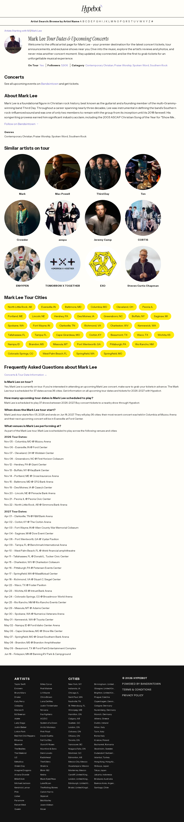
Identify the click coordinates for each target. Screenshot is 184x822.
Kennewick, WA (147, 325)
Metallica (18, 761)
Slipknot (44, 796)
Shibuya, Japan (101, 766)
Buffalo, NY (138, 316)
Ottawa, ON (74, 735)
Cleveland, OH (124, 307)
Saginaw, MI (161, 316)
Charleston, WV (119, 325)
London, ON (74, 727)
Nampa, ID (14, 344)
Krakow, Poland (101, 740)
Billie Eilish (19, 778)
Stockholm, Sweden (103, 748)
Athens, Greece (101, 718)
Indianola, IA (74, 688)
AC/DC (43, 718)
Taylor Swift (20, 684)
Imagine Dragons (22, 770)
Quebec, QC (74, 722)
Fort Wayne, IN (41, 325)
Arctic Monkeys (47, 727)
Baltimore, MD (73, 307)
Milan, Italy (99, 727)
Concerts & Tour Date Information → (25, 374)
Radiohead (45, 757)
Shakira (44, 766)
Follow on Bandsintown (19, 124)
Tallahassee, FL (16, 335)
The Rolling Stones (49, 787)
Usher (17, 796)
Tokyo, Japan (100, 770)
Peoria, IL (147, 307)
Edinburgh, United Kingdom (79, 783)
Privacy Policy (133, 695)
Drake (17, 697)
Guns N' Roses (47, 744)
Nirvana (44, 710)
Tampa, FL (41, 335)
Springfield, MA (85, 353)
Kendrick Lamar (22, 787)
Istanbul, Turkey (102, 757)
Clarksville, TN (67, 325)
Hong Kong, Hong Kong (105, 761)
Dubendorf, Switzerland (105, 753)
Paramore (19, 800)
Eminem (18, 688)
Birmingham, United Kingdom (105, 684)
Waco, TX (142, 335)
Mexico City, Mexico (77, 761)
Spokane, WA (16, 325)
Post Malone (46, 688)
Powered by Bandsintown (141, 683)
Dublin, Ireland (101, 722)
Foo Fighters (46, 714)
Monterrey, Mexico (77, 770)
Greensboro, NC (113, 316)
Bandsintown (50, 83)
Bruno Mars (20, 692)
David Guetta (46, 735)
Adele (17, 718)
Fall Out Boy (46, 740)
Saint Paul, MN (75, 697)
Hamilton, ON (75, 714)
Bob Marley (45, 800)
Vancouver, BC (75, 744)
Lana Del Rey (46, 701)
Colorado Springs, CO (20, 353)
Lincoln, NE (38, 316)
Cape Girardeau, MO (68, 335)
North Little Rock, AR (20, 307)
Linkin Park (20, 731)
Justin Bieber (20, 727)
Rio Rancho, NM (144, 344)
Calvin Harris (46, 791)
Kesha (43, 774)
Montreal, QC (74, 753)
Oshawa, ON (74, 731)
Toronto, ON (74, 740)
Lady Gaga (19, 722)
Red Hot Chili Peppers (24, 735)
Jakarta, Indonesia (103, 774)
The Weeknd (20, 753)
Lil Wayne (45, 692)
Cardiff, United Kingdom (79, 774)
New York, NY (75, 684)
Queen (17, 809)
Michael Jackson (22, 783)
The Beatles (19, 748)
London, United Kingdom (79, 778)
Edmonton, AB (75, 757)
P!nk (16, 791)
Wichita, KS (164, 335)
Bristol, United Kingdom (79, 787)
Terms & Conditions (136, 689)
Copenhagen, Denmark (105, 701)
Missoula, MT (60, 344)
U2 (15, 757)
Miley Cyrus (46, 684)
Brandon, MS (36, 344)
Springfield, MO (113, 353)
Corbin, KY (95, 335)
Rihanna (18, 740)
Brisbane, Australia (103, 778)
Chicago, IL (73, 692)
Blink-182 (44, 770)
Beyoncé (18, 744)
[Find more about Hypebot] (92, 8)
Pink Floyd (45, 731)
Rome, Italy (99, 735)
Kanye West (20, 804)
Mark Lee (36, 30)
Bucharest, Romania (104, 744)
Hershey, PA (61, 316)
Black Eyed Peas (48, 778)
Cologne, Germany (103, 705)
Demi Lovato (46, 753)
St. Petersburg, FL (76, 705)
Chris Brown (46, 697)
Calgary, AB (74, 718)
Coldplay (18, 705)
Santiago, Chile (101, 787)
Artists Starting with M (17, 30)
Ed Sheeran (19, 714)
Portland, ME (15, 316)
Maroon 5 (19, 710)
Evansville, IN (48, 307)
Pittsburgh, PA (118, 344)
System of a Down (48, 722)
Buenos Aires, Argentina (105, 783)
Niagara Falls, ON (77, 748)
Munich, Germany (103, 714)
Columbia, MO (99, 307)
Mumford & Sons (48, 748)
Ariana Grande (21, 774)
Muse (43, 809)
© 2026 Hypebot (134, 678)
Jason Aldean (46, 804)
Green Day (19, 766)
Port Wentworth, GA (89, 344)
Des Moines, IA (85, 316)
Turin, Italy (99, 731)
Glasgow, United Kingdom (105, 688)
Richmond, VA (92, 325)
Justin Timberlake (49, 705)
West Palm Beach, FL (55, 353)
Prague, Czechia (102, 697)
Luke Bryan (45, 783)
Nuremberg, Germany (105, 710)
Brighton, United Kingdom (105, 692)
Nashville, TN (74, 701)
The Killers (45, 761)
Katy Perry (19, 701)
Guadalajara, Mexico (78, 766)
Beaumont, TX (119, 335)
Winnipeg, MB (75, 710)
